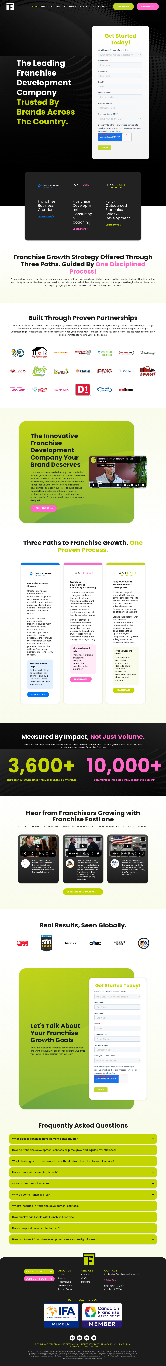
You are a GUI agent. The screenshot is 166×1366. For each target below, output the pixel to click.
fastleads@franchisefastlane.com (121, 1274)
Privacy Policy (65, 1289)
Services (45, 6)
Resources (98, 6)
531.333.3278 (110, 1279)
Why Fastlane (65, 1285)
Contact (84, 6)
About (59, 6)
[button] (46, 6)
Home (34, 6)
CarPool (85, 1278)
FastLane (85, 1281)
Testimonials (64, 1281)
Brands (72, 6)
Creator (85, 1274)
